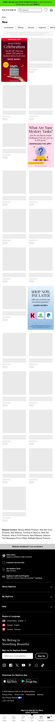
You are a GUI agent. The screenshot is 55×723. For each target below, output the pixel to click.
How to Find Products (20, 535)
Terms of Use (19, 694)
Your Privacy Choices (10, 697)
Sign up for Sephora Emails (14, 650)
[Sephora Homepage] (9, 10)
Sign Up (41, 656)
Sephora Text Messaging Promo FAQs (26, 536)
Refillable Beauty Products (39, 538)
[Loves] (46, 10)
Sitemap (40, 694)
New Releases (36, 535)
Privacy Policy (7, 694)
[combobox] (30, 10)
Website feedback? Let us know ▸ (27, 546)
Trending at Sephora (31, 532)
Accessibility (30, 694)
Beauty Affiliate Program (28, 529)
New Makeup (16, 532)
